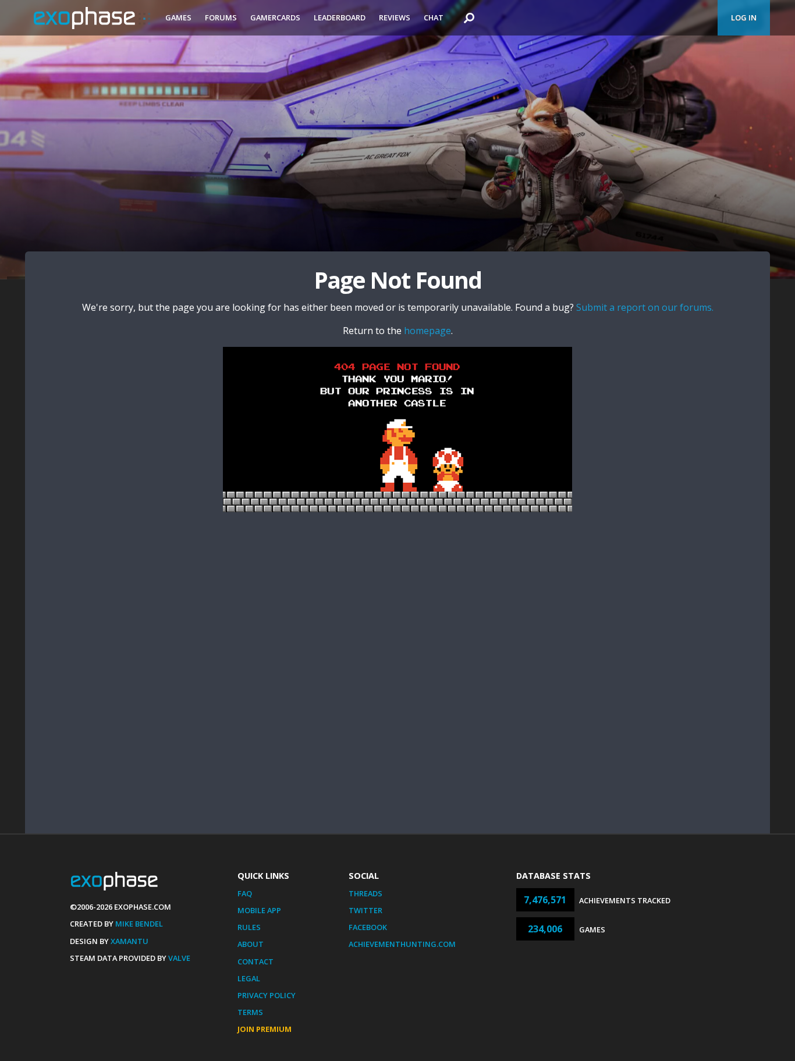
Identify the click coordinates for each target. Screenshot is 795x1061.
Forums (221, 17)
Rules (249, 927)
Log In (744, 17)
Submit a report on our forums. (645, 307)
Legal (248, 978)
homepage (427, 330)
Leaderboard (339, 17)
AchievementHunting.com (402, 944)
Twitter (365, 910)
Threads (365, 893)
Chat (433, 17)
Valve (179, 958)
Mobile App (259, 910)
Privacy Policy (266, 995)
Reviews (394, 17)
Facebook (368, 927)
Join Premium (264, 1029)
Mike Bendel (139, 923)
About (250, 944)
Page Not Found (397, 279)
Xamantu (129, 941)
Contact (255, 961)
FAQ (244, 893)
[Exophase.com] (92, 18)
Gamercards (275, 17)
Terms (250, 1012)
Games (178, 17)
